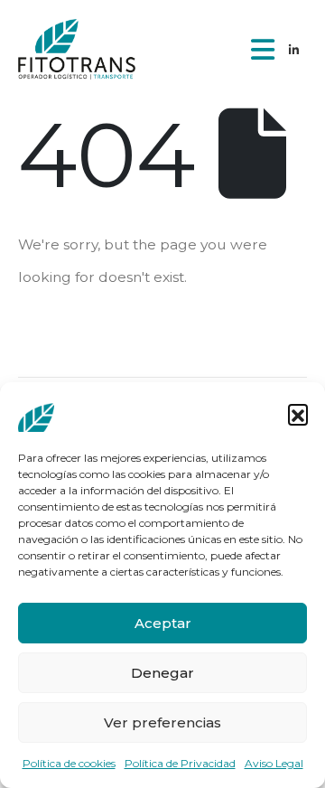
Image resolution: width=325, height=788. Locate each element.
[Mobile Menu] (262, 50)
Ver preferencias (162, 722)
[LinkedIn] (293, 49)
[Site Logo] (76, 49)
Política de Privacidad (180, 763)
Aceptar (163, 623)
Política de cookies (69, 763)
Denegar (162, 672)
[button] (298, 414)
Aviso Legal (274, 763)
